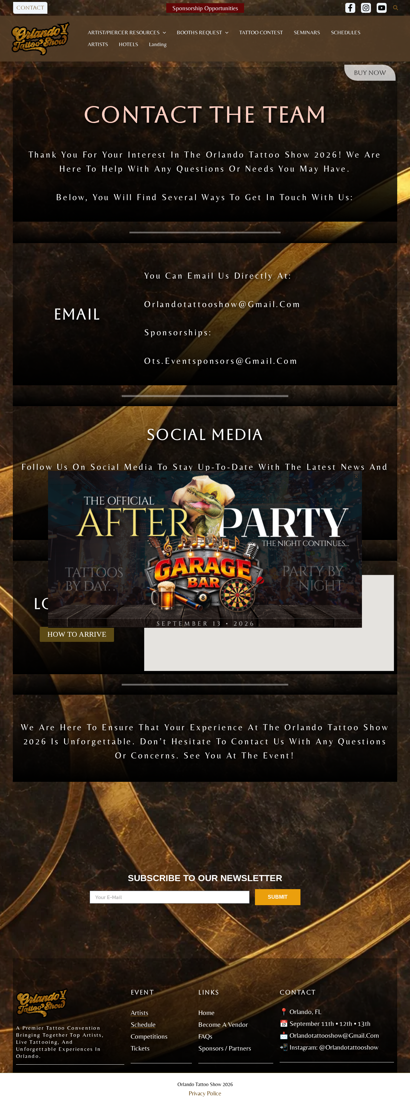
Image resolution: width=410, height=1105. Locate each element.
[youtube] (382, 8)
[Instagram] (366, 8)
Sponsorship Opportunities (205, 8)
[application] (163, 32)
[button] (30, 8)
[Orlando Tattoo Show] (40, 37)
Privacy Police (205, 1093)
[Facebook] (350, 8)
